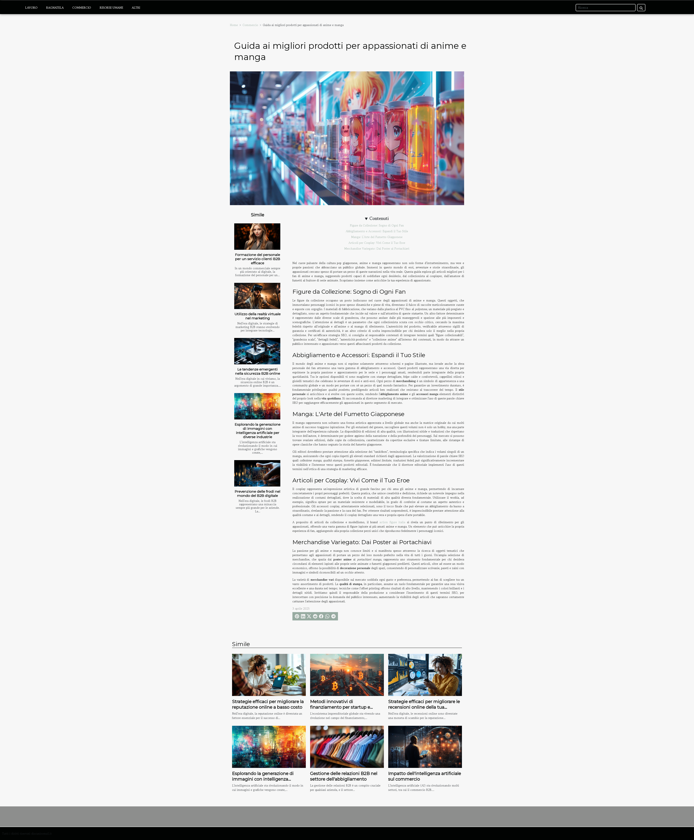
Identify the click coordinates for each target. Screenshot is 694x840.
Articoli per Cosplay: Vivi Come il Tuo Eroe (376, 243)
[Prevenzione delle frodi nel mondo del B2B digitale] (257, 473)
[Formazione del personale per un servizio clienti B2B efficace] (257, 236)
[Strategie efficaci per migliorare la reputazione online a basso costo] (269, 674)
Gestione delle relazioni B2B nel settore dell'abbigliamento (343, 776)
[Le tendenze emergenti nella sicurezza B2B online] (257, 351)
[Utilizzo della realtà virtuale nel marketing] (257, 296)
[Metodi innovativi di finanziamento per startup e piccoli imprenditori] (347, 674)
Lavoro (31, 7)
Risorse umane (111, 7)
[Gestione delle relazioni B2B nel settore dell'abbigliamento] (347, 746)
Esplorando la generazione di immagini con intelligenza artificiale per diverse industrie (257, 430)
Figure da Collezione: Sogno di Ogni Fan (377, 225)
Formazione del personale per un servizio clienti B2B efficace (257, 258)
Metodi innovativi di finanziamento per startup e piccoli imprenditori (340, 707)
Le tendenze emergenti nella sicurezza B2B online (257, 371)
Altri (136, 7)
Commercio (81, 7)
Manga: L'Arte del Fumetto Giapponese (376, 237)
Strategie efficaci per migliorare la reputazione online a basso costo (268, 704)
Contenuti (379, 218)
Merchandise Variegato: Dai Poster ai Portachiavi (376, 248)
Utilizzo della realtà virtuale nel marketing (258, 316)
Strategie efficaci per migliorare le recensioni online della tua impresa (424, 707)
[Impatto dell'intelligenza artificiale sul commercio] (425, 746)
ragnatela (55, 7)
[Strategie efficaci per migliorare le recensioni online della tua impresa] (425, 674)
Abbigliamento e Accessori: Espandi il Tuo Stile (377, 231)
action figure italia (392, 522)
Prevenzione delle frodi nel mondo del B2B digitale (257, 493)
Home (234, 25)
